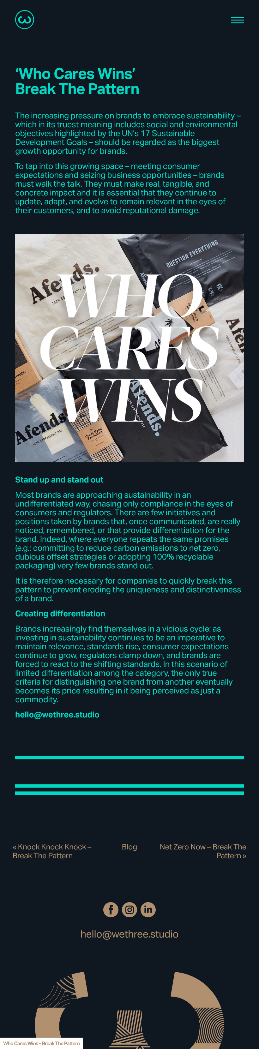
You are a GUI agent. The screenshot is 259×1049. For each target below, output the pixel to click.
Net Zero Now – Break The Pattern (203, 851)
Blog (129, 846)
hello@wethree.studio (130, 933)
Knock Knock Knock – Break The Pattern (52, 851)
